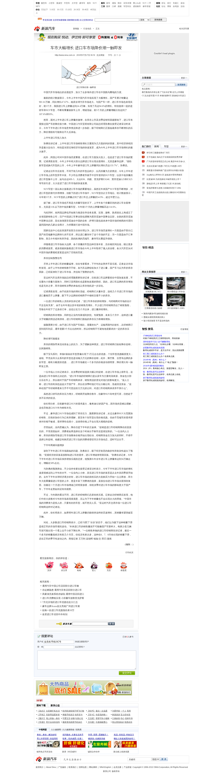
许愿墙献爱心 (101, 722)
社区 (158, 6)
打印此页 (129, 552)
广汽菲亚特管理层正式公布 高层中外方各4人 (166, 161)
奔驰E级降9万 (166, 95)
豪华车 (82, 3)
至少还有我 (125, 715)
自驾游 (176, 6)
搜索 (120, 6)
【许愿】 (91, 722)
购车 (103, 3)
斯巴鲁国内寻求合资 (150, 92)
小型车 (52, 3)
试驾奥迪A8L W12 (153, 291)
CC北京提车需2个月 (150, 95)
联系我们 (72, 767)
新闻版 (76, 28)
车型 (38, 3)
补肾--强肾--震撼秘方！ (98, 735)
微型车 (44, 3)
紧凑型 (59, 3)
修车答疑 (147, 6)
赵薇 (73, 718)
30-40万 (85, 9)
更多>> (184, 78)
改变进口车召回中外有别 (54, 614)
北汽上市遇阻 (178, 92)
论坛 (163, 6)
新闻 (158, 3)
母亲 (129, 711)
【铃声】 (91, 711)
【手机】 (42, 715)
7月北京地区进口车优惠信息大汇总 (60, 602)
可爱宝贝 (66, 718)
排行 (169, 3)
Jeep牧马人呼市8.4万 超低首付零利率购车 (164, 175)
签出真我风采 (118, 722)
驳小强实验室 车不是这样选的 (156, 321)
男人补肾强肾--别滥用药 (47, 738)
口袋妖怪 (116, 718)
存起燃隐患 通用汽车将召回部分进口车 (62, 590)
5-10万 (52, 9)
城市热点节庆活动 (44, 752)
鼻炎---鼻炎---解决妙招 (46, 735)
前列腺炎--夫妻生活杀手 (73, 735)
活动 (182, 6)
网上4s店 (137, 3)
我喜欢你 (128, 722)
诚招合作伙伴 (94, 752)
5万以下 (44, 9)
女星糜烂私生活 (53, 711)
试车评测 (127, 3)
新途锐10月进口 (179, 95)
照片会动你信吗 (53, 722)
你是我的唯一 (101, 715)
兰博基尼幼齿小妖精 (153, 308)
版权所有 (116, 771)
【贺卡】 (91, 715)
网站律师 (93, 767)
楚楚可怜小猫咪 (102, 718)
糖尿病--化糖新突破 (96, 738)
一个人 (123, 711)
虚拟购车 (137, 6)
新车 (108, 3)
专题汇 (176, 3)
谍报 (114, 3)
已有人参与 (128, 637)
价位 (38, 9)
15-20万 (68, 9)
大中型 (75, 3)
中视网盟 (43, 729)
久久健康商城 (68, 729)
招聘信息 (83, 767)
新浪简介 (40, 767)
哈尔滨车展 (184, 28)
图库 (108, 6)
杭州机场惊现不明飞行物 (73, 711)
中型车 (67, 3)
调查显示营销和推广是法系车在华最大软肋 (165, 170)
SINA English (105, 767)
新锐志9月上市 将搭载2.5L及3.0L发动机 (164, 183)
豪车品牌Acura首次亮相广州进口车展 (61, 606)
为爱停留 (116, 711)
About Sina (51, 767)
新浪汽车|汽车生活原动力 (72, 759)
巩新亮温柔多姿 (53, 715)
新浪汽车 (45, 28)
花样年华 (129, 718)
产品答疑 (128, 767)
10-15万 (60, 9)
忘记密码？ (80, 647)
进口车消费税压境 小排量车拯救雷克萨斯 (63, 598)
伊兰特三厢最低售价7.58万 (158, 153)
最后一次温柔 (101, 711)
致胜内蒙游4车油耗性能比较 (155, 313)
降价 (120, 3)
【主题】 (91, 718)
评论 (163, 3)
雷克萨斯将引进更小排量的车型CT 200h (164, 188)
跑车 (89, 3)
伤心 (122, 718)
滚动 (182, 3)
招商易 (78, 729)
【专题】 (42, 722)
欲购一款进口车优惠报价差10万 (58, 610)
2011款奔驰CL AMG (176, 308)
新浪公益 (55, 705)
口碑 (114, 6)
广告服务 (62, 767)
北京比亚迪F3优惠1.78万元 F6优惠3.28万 (164, 166)
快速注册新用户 (82, 641)
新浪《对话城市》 (70, 752)
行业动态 (87, 28)
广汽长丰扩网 (166, 92)
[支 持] (49, 565)
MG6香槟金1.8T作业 (176, 291)
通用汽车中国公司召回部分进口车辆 (60, 586)
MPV (38, 6)
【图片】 (42, 718)
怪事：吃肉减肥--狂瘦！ (73, 738)
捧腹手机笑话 (68, 715)
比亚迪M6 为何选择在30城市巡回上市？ (164, 179)
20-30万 (77, 9)
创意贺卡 (79, 715)
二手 (149, 3)
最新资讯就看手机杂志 (72, 722)
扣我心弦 (79, 718)
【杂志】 (42, 711)
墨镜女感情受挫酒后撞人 (154, 317)
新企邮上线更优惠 (121, 752)
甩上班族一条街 (53, 718)
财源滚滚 (116, 715)
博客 (169, 6)
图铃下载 (41, 705)
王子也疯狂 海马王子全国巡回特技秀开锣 (164, 157)
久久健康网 (56, 729)
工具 (103, 6)
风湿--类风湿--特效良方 (124, 735)
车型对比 (127, 6)
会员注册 (117, 767)
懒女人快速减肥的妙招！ (124, 738)
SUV (95, 3)
